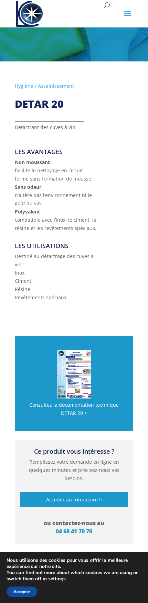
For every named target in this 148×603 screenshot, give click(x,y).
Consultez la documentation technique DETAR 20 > (74, 409)
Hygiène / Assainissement (44, 86)
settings (57, 579)
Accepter (21, 591)
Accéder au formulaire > (74, 499)
